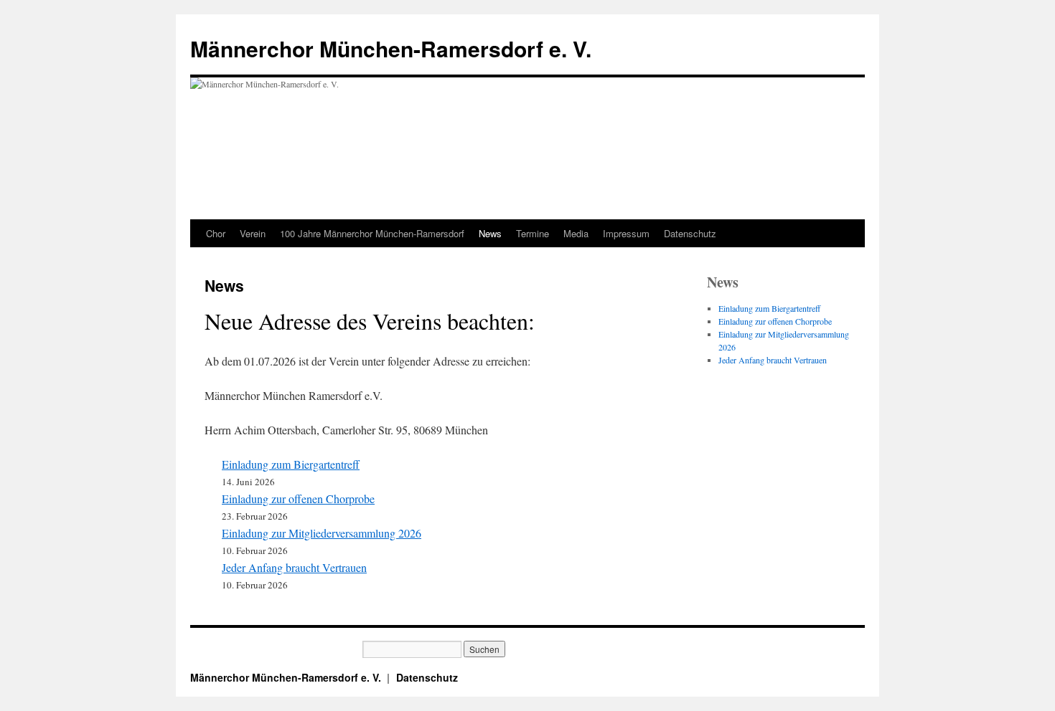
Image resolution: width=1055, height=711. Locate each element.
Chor (215, 233)
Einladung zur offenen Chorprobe (298, 498)
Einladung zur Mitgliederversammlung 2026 (321, 532)
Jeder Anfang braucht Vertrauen (294, 567)
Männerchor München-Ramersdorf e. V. (390, 48)
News (490, 233)
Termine (532, 233)
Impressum (626, 233)
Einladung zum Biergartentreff (291, 464)
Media (576, 233)
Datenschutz (690, 233)
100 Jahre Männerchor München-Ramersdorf (372, 233)
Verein (253, 233)
